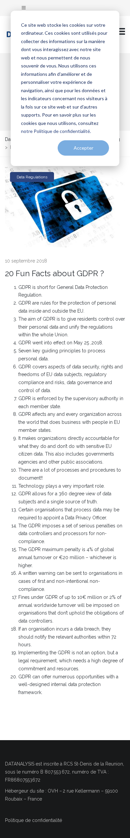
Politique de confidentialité (33, 820)
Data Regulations (32, 177)
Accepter (83, 148)
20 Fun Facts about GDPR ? (54, 273)
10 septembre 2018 (26, 261)
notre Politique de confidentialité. (56, 131)
